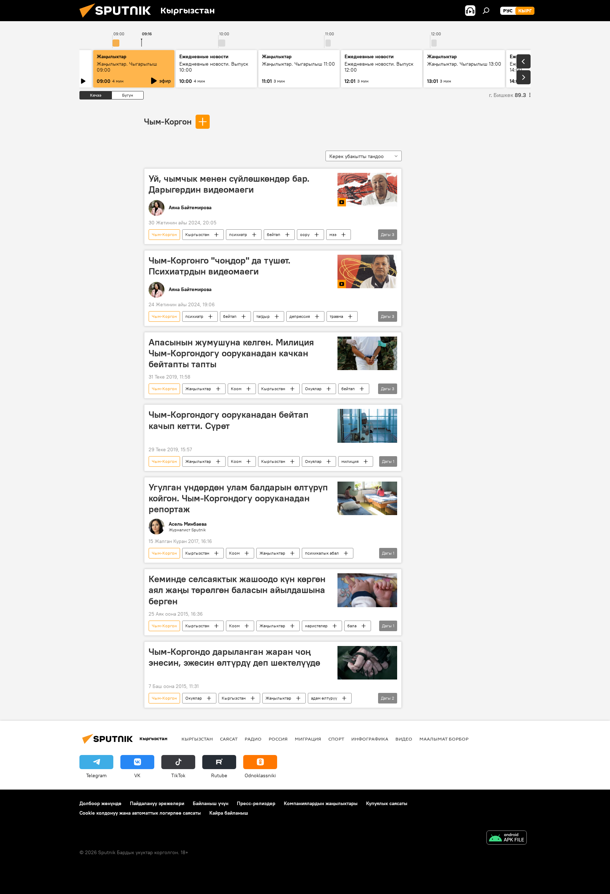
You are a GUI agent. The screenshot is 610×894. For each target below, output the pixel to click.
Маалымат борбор (443, 739)
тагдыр (263, 316)
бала (352, 625)
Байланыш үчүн (210, 803)
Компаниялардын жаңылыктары (321, 803)
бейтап (273, 234)
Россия (278, 739)
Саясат (229, 739)
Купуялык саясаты (386, 803)
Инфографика (369, 739)
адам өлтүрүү (324, 698)
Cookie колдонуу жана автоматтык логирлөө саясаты (140, 813)
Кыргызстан (197, 234)
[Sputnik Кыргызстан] (118, 19)
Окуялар (313, 388)
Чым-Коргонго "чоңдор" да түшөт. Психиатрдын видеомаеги (220, 266)
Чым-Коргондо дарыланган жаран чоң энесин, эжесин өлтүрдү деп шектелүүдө (234, 657)
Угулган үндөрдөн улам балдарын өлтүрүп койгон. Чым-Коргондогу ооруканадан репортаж (238, 498)
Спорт (336, 739)
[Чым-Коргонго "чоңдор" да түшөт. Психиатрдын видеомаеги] (367, 271)
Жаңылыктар (198, 388)
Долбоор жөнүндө (100, 803)
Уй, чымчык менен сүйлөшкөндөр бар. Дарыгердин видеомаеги (229, 184)
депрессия (299, 316)
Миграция (308, 739)
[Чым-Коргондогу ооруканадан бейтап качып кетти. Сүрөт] (367, 425)
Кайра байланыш (228, 813)
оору (305, 234)
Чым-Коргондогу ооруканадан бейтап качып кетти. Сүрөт (229, 420)
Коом (236, 388)
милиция (350, 461)
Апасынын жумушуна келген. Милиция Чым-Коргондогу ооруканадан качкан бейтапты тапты (231, 353)
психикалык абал (322, 553)
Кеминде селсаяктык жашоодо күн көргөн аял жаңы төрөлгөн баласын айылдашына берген (237, 589)
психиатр (238, 234)
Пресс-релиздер (256, 803)
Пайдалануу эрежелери (157, 803)
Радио (253, 739)
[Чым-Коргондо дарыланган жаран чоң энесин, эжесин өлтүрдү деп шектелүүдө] (367, 662)
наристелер (316, 625)
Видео (403, 739)
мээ (332, 234)
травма (336, 316)
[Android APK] (507, 838)
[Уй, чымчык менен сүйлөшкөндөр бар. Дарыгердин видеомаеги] (367, 189)
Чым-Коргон (168, 121)
